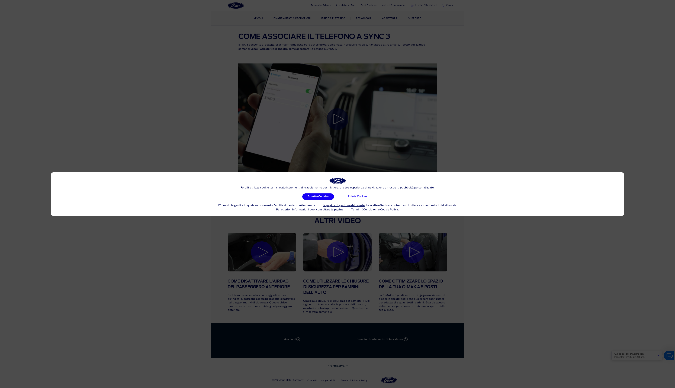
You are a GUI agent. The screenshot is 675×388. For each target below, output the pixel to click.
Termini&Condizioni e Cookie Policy (374, 210)
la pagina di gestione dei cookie (344, 205)
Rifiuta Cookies (357, 196)
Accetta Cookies (318, 196)
